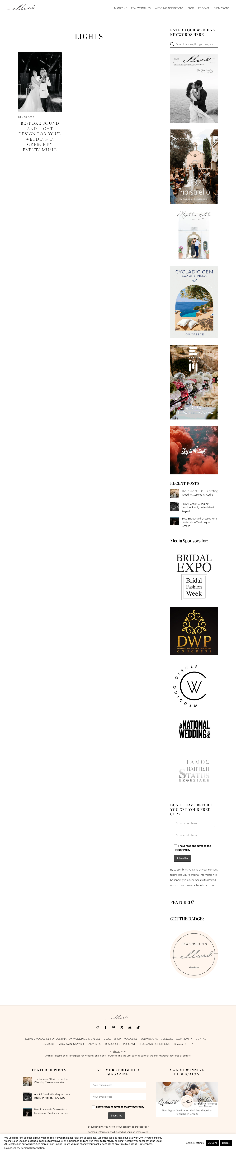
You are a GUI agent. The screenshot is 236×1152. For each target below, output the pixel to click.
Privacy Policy (183, 1044)
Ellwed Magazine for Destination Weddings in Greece (63, 1038)
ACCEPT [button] (212, 1142)
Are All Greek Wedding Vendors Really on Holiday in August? (198, 507)
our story (47, 1044)
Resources (112, 1044)
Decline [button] (226, 1142)
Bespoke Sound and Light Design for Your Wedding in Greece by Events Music (40, 136)
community (184, 1038)
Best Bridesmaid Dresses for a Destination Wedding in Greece (199, 522)
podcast (203, 8)
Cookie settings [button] (195, 1142)
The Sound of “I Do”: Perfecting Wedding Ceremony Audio (200, 492)
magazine (120, 8)
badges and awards (71, 1044)
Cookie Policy (62, 1143)
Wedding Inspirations (169, 8)
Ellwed (116, 1051)
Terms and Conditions (153, 1044)
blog (191, 8)
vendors (167, 1038)
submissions (221, 8)
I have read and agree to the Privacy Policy (192, 847)
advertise (95, 1044)
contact (202, 1038)
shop (117, 1038)
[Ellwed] (22, 8)
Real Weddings (140, 8)
